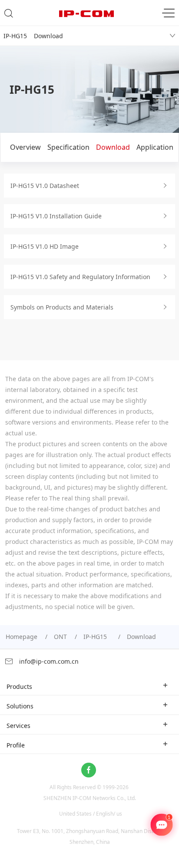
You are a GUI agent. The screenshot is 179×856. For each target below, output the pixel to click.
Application (154, 147)
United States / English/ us (90, 813)
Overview (25, 147)
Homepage (21, 636)
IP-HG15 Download (33, 36)
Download (113, 147)
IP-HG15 (96, 636)
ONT (60, 636)
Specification (68, 147)
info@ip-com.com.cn (48, 661)
